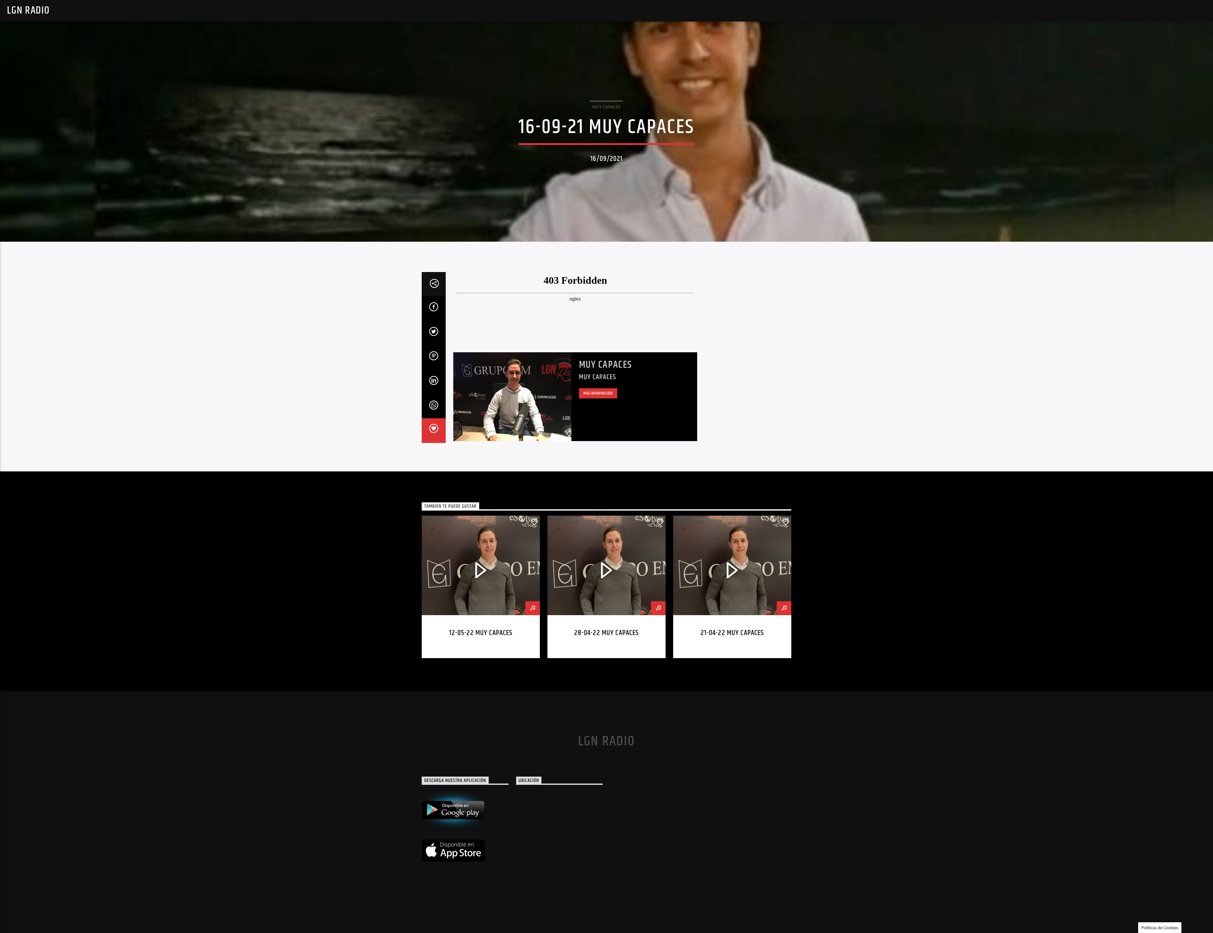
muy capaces (606, 107)
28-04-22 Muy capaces (606, 633)
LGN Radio (28, 11)
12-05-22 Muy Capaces (481, 633)
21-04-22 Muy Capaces (732, 633)
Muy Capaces (605, 365)
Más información (598, 393)
